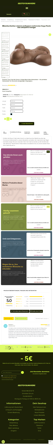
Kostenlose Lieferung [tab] (27, 132)
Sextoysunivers (26, 3)
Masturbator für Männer (26, 94)
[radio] (11, 114)
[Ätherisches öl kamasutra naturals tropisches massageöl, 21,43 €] (38, 244)
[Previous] (4, 168)
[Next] (8, 168)
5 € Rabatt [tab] (5, 132)
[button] (27, 8)
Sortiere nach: (39, 318)
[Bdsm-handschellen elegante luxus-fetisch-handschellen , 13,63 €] (38, 271)
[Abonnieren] (22, 372)
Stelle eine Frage (37, 311)
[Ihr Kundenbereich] (35, 14)
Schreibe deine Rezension (20, 311)
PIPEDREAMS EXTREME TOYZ (14, 96)
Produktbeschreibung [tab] (15, 132)
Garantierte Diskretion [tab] (36, 132)
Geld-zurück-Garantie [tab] (46, 133)
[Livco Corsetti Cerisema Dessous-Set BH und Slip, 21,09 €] (38, 162)
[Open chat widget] (49, 441)
